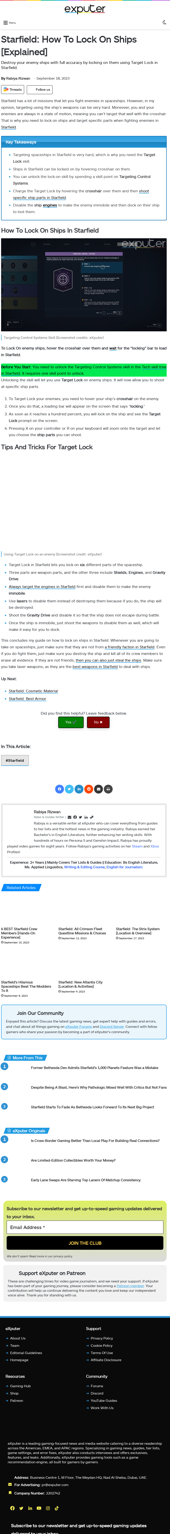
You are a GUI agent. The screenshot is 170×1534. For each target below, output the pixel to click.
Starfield (8, 127)
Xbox (155, 846)
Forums (97, 1386)
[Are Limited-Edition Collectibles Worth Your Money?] (15, 1166)
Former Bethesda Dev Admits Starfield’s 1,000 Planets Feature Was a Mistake (94, 1067)
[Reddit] (88, 789)
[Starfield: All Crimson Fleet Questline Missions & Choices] (83, 910)
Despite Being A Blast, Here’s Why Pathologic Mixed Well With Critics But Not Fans (99, 1087)
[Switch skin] (164, 22)
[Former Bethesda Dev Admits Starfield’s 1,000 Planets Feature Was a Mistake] (15, 1073)
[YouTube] (39, 1508)
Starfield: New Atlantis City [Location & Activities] (80, 984)
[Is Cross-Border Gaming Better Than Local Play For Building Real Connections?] (15, 1146)
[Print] (108, 789)
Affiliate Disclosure (106, 1360)
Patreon (16, 1400)
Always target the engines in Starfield (42, 586)
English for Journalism (124, 867)
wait (112, 348)
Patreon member (130, 1286)
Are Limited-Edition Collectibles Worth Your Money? (73, 1160)
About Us (17, 1338)
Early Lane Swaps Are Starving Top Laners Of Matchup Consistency (86, 1180)
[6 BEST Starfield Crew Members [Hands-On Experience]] (26, 910)
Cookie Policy (101, 1345)
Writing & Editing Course (84, 867)
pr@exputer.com (55, 1485)
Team (14, 1345)
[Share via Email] (98, 789)
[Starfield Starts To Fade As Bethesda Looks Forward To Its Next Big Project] (15, 1113)
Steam (137, 846)
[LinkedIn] (79, 789)
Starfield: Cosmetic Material (33, 691)
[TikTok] (57, 1508)
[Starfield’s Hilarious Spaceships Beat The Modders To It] (26, 963)
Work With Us (102, 1408)
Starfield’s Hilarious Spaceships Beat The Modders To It (26, 986)
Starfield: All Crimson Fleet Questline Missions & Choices (82, 931)
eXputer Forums (78, 1026)
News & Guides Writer (49, 817)
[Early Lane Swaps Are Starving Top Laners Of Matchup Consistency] (15, 1185)
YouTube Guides (104, 1400)
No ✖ (98, 722)
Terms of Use (102, 1353)
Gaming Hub (20, 1386)
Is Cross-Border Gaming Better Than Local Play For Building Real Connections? (95, 1140)
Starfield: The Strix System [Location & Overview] (138, 931)
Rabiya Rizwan (15, 78)
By (3, 78)
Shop (14, 1393)
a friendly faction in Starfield (130, 647)
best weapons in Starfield (95, 666)
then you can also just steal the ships (108, 660)
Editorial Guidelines (26, 1353)
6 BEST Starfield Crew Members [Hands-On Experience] (19, 933)
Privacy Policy (102, 1338)
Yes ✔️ (71, 722)
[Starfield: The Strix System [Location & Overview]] (141, 910)
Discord (97, 1393)
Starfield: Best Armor (27, 698)
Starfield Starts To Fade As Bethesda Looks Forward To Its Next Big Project (92, 1107)
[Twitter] (69, 789)
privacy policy (63, 1256)
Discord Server (112, 1026)
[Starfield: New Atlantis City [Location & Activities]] (83, 963)
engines (50, 205)
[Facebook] (59, 789)
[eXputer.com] (85, 9)
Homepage (19, 1360)
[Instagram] (48, 1508)
